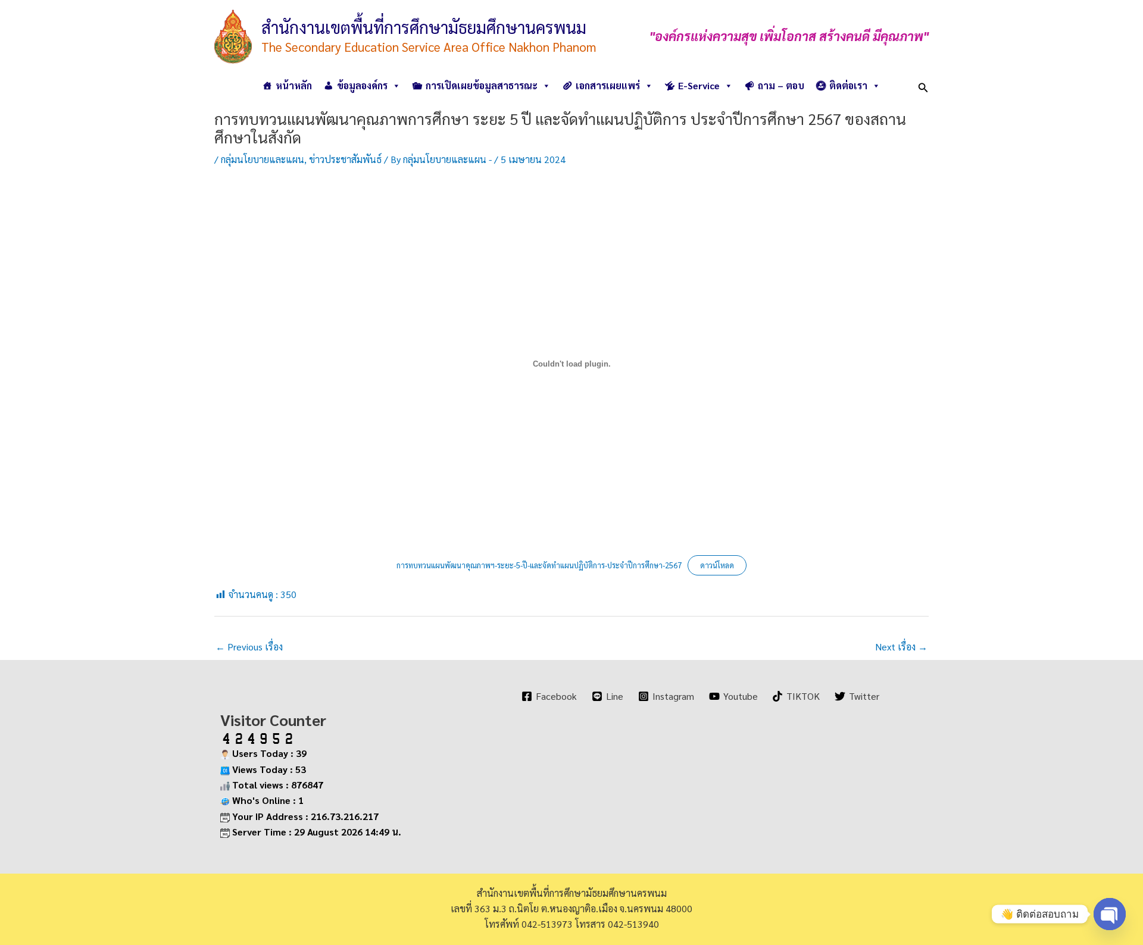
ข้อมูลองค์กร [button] (362, 85)
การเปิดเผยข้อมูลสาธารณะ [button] (482, 85)
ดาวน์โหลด (717, 565)
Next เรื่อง (901, 646)
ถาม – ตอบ (781, 85)
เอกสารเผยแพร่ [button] (608, 85)
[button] (923, 85)
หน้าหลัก (294, 85)
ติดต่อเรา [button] (848, 85)
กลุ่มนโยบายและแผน (262, 159)
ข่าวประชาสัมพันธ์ (345, 159)
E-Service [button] (699, 85)
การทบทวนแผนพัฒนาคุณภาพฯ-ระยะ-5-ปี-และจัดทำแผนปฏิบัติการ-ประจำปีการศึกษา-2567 (539, 565)
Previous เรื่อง (249, 646)
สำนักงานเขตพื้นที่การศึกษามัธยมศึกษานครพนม (423, 26)
